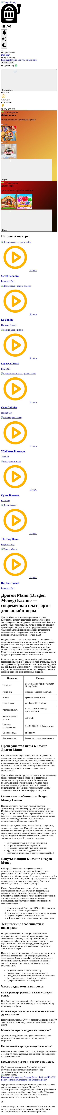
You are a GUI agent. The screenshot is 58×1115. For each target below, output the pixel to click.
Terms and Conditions (17, 1080)
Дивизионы (31, 60)
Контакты (6, 1077)
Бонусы (22, 60)
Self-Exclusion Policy (37, 1080)
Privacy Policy (38, 1077)
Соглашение (17, 1077)
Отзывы (28, 1077)
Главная (5, 60)
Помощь (13, 60)
